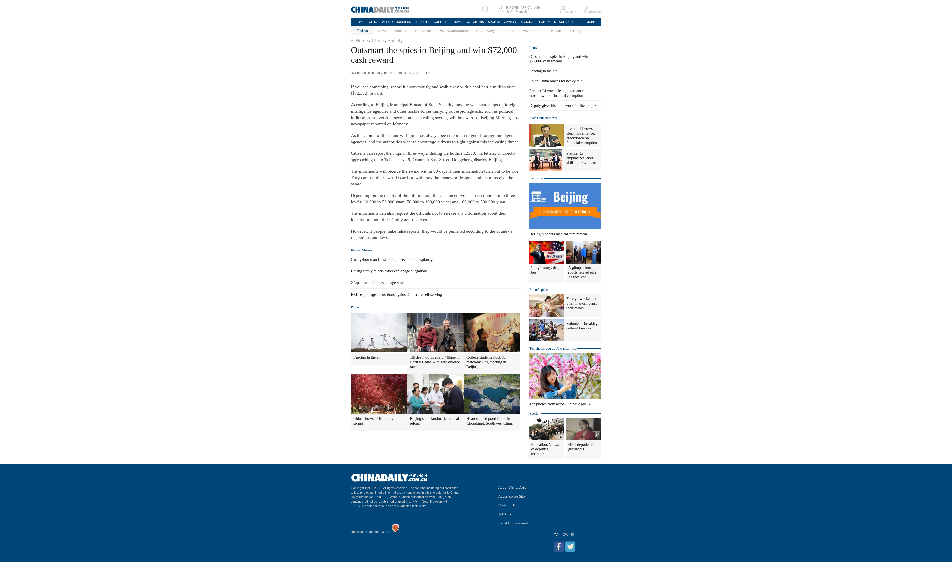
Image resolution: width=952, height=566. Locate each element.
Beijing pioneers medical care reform (558, 234)
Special (534, 413)
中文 (501, 12)
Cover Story (485, 31)
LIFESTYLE (422, 22)
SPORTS (494, 22)
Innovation (423, 31)
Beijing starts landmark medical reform (434, 421)
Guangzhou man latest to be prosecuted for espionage (392, 259)
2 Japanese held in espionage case (377, 283)
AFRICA (526, 7)
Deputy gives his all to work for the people (562, 105)
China (378, 40)
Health (556, 31)
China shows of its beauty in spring (375, 421)
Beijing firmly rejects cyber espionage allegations (389, 271)
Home (362, 40)
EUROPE (511, 7)
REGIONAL (527, 22)
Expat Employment (513, 523)
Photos (508, 31)
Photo (355, 307)
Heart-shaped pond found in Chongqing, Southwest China (489, 421)
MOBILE (591, 22)
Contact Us (507, 505)
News (382, 31)
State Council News (543, 118)
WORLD (387, 22)
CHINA (373, 22)
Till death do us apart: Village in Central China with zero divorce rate (435, 362)
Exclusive (536, 178)
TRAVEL (458, 22)
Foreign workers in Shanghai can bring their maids (581, 303)
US (500, 7)
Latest (533, 48)
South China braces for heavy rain (556, 81)
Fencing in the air (367, 357)
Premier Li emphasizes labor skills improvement (581, 158)
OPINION (510, 22)
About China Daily (512, 487)
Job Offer (505, 514)
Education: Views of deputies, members (545, 449)
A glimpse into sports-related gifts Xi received (582, 272)
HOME (360, 22)
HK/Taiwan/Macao (454, 31)
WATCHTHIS (475, 22)
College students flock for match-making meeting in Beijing (486, 362)
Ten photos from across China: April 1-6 (560, 404)
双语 (510, 12)
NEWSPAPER (563, 22)
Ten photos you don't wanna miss (552, 348)
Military (575, 31)
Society (400, 31)
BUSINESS (403, 22)
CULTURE (441, 22)
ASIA (537, 7)
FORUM (544, 22)
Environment (532, 31)
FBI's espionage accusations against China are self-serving (396, 294)
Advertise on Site (511, 496)
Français (521, 11)
